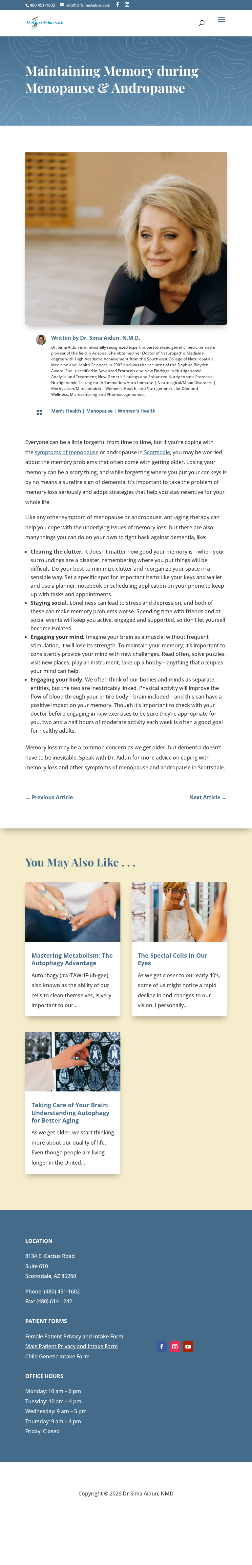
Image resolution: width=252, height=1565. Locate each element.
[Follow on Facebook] (162, 1346)
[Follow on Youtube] (188, 1346)
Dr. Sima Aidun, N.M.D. (110, 337)
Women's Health (137, 411)
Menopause (99, 411)
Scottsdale (156, 452)
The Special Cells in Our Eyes (172, 959)
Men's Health (66, 411)
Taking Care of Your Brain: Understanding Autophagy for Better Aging (70, 1112)
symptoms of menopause (66, 452)
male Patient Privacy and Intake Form (77, 1336)
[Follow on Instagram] (175, 1346)
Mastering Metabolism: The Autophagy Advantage (72, 959)
